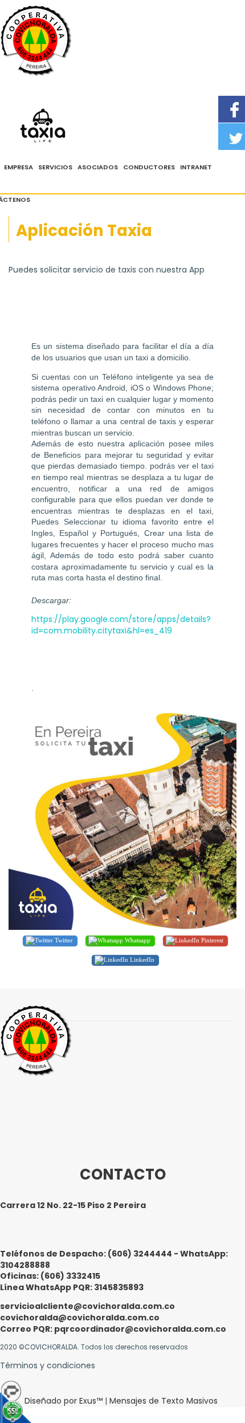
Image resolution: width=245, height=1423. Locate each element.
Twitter (63, 940)
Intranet (196, 167)
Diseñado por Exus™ (63, 1400)
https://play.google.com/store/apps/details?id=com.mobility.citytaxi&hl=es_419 (121, 624)
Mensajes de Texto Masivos (163, 1400)
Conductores (149, 167)
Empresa (18, 167)
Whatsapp (136, 940)
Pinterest (211, 940)
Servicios (55, 167)
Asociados (97, 167)
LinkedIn (141, 959)
